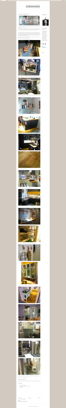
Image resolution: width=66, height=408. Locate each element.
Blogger (37, 406)
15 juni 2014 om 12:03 (24, 385)
